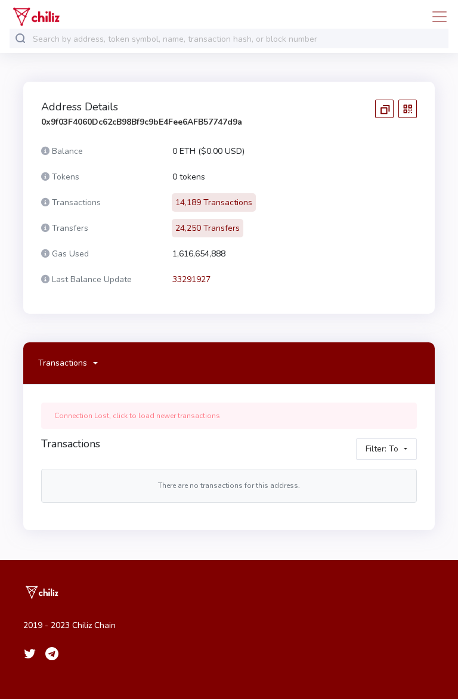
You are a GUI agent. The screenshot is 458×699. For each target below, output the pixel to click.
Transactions (62, 363)
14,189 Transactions (213, 202)
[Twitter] (29, 653)
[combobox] (238, 39)
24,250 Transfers (207, 228)
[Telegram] (51, 653)
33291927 (191, 279)
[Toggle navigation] (435, 16)
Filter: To (382, 448)
